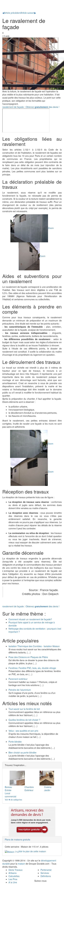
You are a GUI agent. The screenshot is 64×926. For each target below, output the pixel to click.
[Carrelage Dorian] (47, 778)
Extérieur (29, 790)
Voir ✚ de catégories (13, 799)
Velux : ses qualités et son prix (23, 730)
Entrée (8, 790)
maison (21, 863)
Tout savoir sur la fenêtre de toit (24, 708)
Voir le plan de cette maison (32, 851)
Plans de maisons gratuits (17, 839)
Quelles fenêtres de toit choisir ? (24, 719)
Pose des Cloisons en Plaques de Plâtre (28, 657)
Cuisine (47, 787)
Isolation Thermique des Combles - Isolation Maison (34, 646)
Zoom (51, 228)
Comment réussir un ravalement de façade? (30, 619)
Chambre (29, 787)
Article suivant (28, 12)
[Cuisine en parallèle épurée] (17, 778)
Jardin (47, 790)
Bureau (8, 787)
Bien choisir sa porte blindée (22, 752)
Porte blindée (15, 741)
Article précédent (11, 12)
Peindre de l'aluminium (20, 689)
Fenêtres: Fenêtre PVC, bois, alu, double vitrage (32, 668)
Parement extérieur (18, 678)
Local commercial (10, 795)
